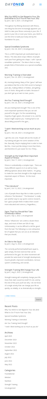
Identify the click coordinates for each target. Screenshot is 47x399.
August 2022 (9, 354)
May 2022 (8, 364)
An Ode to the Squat (13, 241)
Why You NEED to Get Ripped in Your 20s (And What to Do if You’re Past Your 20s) (22, 17)
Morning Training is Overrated (18, 75)
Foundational (9, 374)
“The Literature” (12, 186)
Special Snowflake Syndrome (17, 46)
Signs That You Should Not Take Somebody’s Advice (19, 212)
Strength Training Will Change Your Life (22, 270)
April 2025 (8, 336)
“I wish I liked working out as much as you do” (22, 129)
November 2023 (11, 343)
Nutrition (8, 381)
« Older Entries (10, 296)
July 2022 (8, 357)
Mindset (8, 377)
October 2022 (10, 347)
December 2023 (11, 340)
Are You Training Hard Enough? (18, 100)
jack (8, 21)
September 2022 (11, 350)
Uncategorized (27, 21)
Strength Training (11, 384)
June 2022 (8, 361)
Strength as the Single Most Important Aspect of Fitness (21, 157)
